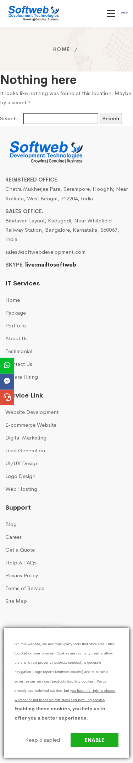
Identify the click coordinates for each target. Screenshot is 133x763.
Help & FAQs (21, 562)
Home (61, 49)
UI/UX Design (22, 463)
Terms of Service (24, 588)
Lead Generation (25, 450)
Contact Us (18, 364)
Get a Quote (20, 549)
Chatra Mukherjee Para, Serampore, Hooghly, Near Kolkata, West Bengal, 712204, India (66, 193)
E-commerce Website (30, 424)
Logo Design (20, 476)
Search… (11, 118)
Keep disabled (42, 739)
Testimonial (18, 351)
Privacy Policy (21, 575)
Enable (94, 740)
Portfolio (15, 325)
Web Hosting (21, 488)
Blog (11, 524)
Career (13, 536)
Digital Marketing (25, 437)
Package (15, 312)
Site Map (16, 601)
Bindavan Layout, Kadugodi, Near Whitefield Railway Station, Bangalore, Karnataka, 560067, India (62, 229)
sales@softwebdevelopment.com (45, 251)
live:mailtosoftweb (50, 264)
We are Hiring (21, 376)
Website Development (32, 412)
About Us (16, 338)
